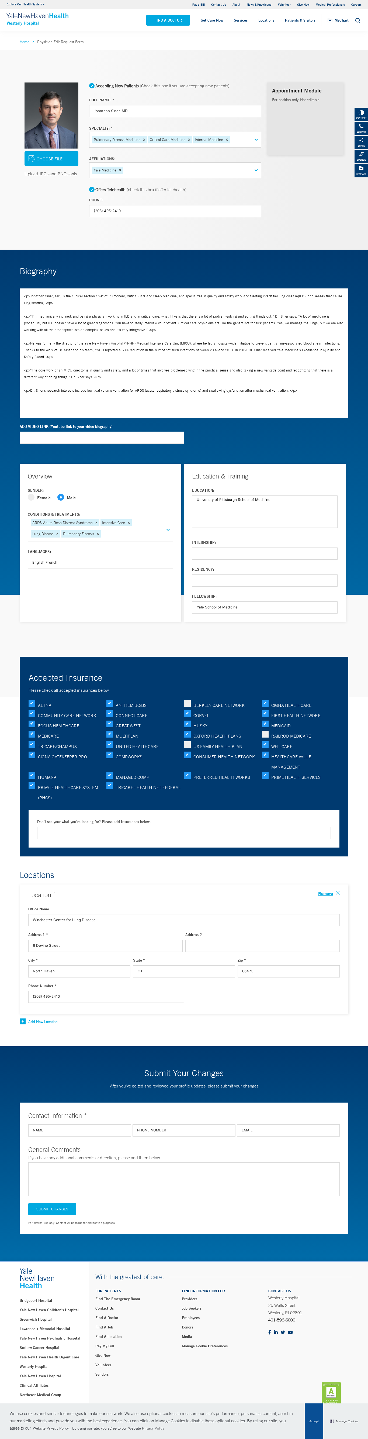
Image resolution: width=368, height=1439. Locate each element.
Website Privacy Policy (51, 1428)
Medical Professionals (330, 4)
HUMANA (47, 777)
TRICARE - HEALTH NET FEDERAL (148, 787)
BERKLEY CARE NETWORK (219, 705)
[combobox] (231, 140)
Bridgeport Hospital (36, 1300)
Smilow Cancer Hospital (39, 1347)
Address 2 (193, 934)
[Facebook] (269, 1332)
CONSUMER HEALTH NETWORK (224, 756)
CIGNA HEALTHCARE (291, 705)
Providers (189, 1298)
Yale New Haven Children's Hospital (49, 1309)
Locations (266, 20)
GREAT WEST (128, 725)
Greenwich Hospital (36, 1319)
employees (191, 1317)
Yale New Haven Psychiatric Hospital (50, 1338)
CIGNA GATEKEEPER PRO (62, 756)
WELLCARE (281, 746)
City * (33, 960)
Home (24, 42)
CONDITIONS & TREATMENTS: (54, 514)
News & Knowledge (259, 4)
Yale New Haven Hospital (40, 1375)
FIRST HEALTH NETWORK (296, 715)
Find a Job (104, 1327)
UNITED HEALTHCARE (137, 746)
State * (139, 960)
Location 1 (42, 894)
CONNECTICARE (131, 715)
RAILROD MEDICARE (291, 736)
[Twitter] (283, 1332)
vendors (102, 1374)
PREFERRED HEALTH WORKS (221, 777)
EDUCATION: (203, 490)
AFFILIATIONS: (102, 158)
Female (44, 497)
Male (71, 497)
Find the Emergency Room (117, 1298)
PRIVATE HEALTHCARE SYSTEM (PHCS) (68, 792)
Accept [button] (314, 1421)
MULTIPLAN (127, 736)
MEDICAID (281, 725)
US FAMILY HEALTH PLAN (217, 746)
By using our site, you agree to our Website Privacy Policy (118, 1428)
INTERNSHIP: (204, 542)
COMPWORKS (129, 756)
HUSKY (200, 725)
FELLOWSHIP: (204, 596)
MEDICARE (48, 736)
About (236, 4)
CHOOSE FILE (50, 158)
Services (241, 20)
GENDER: (36, 490)
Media (187, 1336)
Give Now (303, 4)
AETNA (44, 705)
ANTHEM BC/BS (131, 705)
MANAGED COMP (132, 777)
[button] (344, 1421)
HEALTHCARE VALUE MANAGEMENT (291, 762)
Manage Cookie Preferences (205, 1346)
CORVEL (201, 715)
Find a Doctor (168, 20)
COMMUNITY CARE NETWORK (67, 715)
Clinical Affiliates (34, 1385)
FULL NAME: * (101, 100)
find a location (108, 1336)
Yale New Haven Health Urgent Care (49, 1357)
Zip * (242, 960)
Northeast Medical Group (40, 1394)
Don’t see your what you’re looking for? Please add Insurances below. (94, 821)
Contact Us (218, 4)
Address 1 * (38, 934)
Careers (356, 4)
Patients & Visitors (300, 20)
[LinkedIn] (276, 1332)
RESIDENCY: (203, 569)
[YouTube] (290, 1332)
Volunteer (284, 4)
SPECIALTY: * (101, 128)
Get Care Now (212, 20)
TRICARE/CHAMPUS (57, 746)
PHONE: (96, 200)
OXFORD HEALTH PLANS (217, 736)
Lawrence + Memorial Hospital (45, 1328)
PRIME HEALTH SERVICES (296, 777)
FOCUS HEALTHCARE (58, 725)
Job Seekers (192, 1308)
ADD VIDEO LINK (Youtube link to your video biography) (66, 426)
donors (187, 1327)
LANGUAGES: (39, 551)
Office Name (38, 909)
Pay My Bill (104, 1346)
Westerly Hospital (34, 1366)
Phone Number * (42, 985)
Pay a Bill (198, 4)
